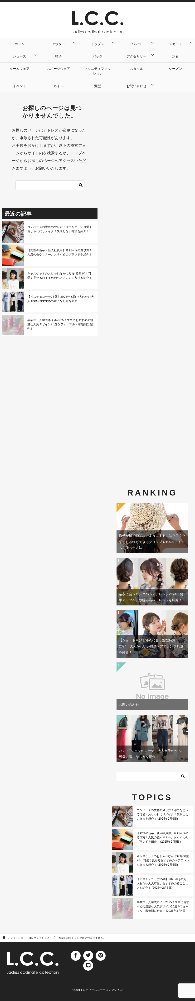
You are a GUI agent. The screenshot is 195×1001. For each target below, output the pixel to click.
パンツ (136, 44)
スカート (175, 44)
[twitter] (88, 956)
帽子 (58, 56)
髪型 (97, 86)
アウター (58, 44)
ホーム (19, 44)
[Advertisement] (152, 277)
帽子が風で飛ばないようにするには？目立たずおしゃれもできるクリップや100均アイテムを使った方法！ (152, 541)
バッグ (97, 56)
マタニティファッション (97, 71)
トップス (97, 44)
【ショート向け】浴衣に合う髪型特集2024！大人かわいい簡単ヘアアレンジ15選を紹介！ (151, 646)
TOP (29, 937)
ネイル (58, 86)
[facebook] (76, 956)
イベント (19, 86)
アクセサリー (136, 56)
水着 (175, 56)
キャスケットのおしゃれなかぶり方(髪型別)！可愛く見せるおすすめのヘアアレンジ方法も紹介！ (59, 275)
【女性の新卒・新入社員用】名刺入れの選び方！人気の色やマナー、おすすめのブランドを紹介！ (59, 252)
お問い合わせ (136, 86)
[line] (88, 966)
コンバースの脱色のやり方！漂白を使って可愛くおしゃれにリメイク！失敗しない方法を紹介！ (59, 229)
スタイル (136, 69)
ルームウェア (19, 69)
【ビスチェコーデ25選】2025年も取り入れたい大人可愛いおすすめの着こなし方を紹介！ (60, 299)
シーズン (175, 69)
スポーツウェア (58, 69)
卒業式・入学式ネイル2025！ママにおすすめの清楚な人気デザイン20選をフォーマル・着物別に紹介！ (60, 324)
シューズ (19, 56)
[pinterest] (101, 956)
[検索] (80, 185)
